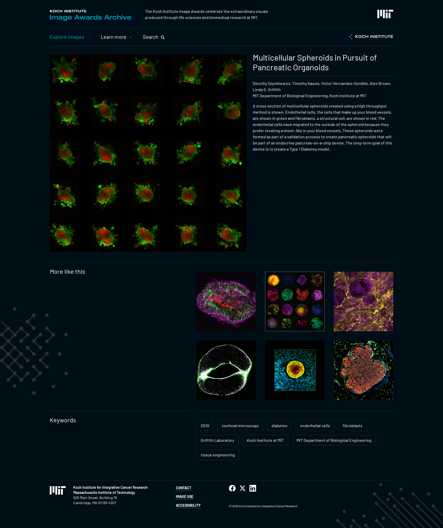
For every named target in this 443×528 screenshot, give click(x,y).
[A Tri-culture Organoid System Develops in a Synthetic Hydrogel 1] (226, 301)
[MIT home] (385, 14)
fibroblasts (353, 425)
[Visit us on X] (242, 488)
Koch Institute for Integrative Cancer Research (110, 487)
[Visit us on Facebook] (232, 488)
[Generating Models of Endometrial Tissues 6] (295, 370)
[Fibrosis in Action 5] (363, 301)
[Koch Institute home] (371, 37)
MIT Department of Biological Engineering (334, 440)
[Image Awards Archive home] (90, 15)
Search (150, 37)
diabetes (279, 425)
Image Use (184, 496)
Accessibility (188, 505)
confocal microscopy (240, 425)
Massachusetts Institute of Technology (104, 492)
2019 (205, 425)
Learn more (113, 37)
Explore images (67, 37)
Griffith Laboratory (217, 440)
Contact (183, 488)
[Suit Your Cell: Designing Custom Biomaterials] (295, 301)
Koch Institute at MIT (265, 440)
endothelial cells (315, 425)
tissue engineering (218, 454)
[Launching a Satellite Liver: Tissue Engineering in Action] (363, 370)
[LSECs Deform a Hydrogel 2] (226, 370)
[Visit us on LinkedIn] (252, 488)
